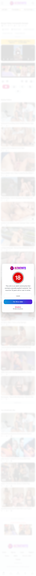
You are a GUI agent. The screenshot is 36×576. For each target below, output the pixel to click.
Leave (18, 296)
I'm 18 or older (18, 302)
